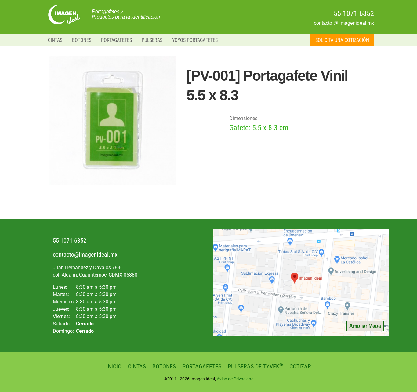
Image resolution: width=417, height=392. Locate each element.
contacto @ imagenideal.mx (344, 23)
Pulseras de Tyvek (255, 366)
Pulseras (152, 40)
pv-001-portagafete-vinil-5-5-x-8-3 (65, 14)
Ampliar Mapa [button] (365, 325)
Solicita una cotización (342, 40)
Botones (81, 40)
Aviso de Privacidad (235, 378)
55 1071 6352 (354, 13)
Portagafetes (116, 40)
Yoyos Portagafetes (195, 40)
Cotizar (300, 366)
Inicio (113, 366)
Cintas (55, 40)
